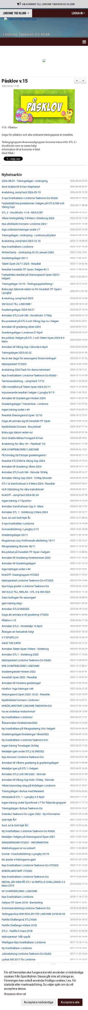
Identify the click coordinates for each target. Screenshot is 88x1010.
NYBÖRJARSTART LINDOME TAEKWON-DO (27, 705)
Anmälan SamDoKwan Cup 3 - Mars (22, 506)
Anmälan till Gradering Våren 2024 (21, 466)
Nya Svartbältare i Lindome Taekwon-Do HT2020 (30, 865)
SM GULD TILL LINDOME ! (17, 304)
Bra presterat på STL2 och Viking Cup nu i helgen (30, 321)
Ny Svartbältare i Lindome (17, 948)
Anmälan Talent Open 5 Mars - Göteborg (25, 648)
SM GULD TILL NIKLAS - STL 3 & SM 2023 (26, 591)
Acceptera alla (70, 1002)
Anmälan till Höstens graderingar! (21, 683)
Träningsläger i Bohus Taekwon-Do (22, 808)
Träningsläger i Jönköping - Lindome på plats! (29, 235)
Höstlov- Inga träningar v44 (17, 688)
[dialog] (44, 987)
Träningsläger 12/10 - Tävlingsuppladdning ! (27, 283)
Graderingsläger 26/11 (15, 534)
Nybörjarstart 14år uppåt (16, 936)
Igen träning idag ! (12, 603)
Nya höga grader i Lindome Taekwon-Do (25, 586)
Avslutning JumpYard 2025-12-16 (21, 240)
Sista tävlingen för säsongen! (19, 597)
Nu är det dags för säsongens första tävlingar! (29, 358)
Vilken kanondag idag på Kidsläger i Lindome (28, 785)
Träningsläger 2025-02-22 (17, 352)
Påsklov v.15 (15, 81)
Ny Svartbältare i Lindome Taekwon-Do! (25, 739)
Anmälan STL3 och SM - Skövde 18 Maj (25, 472)
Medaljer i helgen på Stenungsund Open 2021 (28, 836)
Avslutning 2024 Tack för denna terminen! (26, 369)
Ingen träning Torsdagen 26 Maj (20, 745)
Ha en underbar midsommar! (18, 711)
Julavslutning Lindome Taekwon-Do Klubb (26, 953)
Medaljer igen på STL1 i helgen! (20, 768)
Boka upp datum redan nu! (17, 432)
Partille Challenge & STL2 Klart (19, 919)
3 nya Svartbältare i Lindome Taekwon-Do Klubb (30, 198)
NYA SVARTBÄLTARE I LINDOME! (20, 665)
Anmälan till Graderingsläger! (19, 563)
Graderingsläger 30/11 (15, 258)
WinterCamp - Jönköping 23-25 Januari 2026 (28, 252)
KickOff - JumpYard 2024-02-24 (20, 495)
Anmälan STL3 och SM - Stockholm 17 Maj (27, 315)
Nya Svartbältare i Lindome (17, 246)
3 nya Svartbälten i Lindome (18, 523)
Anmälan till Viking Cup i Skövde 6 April (25, 346)
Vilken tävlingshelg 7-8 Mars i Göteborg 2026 (28, 218)
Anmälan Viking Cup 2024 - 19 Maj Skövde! (27, 477)
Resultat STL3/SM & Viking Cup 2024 (23, 460)
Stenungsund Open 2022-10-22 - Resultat (26, 694)
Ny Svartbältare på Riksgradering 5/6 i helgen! (28, 728)
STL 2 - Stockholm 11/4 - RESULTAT (22, 212)
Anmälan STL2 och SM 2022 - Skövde (24, 774)
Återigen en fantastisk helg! (18, 631)
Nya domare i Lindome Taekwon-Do (23, 757)
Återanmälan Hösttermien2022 (19, 722)
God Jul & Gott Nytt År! (15, 825)
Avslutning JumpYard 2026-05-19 (21, 192)
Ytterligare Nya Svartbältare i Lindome (24, 942)
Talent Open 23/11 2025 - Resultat (21, 263)
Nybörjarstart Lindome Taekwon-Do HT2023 (27, 580)
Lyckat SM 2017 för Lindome (18, 959)
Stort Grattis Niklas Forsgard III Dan (22, 438)
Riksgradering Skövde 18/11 (18, 546)
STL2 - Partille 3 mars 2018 (17, 930)
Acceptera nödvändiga (38, 1002)
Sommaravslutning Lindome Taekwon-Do (26, 908)
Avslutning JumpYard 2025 (17, 298)
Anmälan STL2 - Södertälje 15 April (22, 626)
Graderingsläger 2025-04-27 (18, 309)
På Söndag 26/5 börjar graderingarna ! (24, 455)
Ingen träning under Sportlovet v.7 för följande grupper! (34, 802)
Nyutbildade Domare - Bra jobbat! (21, 426)
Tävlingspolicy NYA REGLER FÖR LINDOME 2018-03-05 (33, 913)
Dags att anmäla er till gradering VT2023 (25, 614)
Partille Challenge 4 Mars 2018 (19, 925)
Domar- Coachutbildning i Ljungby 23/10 (25, 853)
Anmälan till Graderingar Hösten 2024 (23, 398)
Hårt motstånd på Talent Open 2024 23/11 (26, 386)
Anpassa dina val (15, 994)
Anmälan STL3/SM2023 (15, 608)
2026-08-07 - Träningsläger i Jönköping (25, 180)
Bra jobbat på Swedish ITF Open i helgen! (26, 552)
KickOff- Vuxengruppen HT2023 (20, 574)
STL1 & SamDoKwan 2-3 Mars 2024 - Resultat (28, 483)
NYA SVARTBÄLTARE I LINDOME (20, 449)
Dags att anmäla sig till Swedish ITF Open (26, 421)
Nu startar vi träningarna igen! (19, 859)
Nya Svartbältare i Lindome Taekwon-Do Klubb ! (30, 375)
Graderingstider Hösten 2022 (19, 671)
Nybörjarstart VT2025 (14, 364)
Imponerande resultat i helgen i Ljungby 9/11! (28, 392)
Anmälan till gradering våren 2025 (21, 326)
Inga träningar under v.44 (16, 569)
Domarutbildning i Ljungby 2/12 (20, 529)
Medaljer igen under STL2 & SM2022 (23, 751)
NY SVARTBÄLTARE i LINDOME (19, 891)
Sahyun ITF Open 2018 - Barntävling (22, 902)
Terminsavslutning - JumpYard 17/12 (23, 381)
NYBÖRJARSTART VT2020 (17, 870)
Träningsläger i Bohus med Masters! (23, 791)
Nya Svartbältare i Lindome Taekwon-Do (25, 876)
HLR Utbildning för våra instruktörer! (23, 489)
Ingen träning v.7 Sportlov (16, 500)
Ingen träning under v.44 (15, 409)
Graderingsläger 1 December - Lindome (25, 403)
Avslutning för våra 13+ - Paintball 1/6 (23, 443)
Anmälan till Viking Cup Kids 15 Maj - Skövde (28, 779)
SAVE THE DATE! (11, 643)
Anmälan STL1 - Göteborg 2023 (20, 654)
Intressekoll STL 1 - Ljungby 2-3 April (23, 796)
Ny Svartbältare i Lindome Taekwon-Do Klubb (28, 831)
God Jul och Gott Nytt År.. (16, 517)
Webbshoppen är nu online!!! (18, 848)
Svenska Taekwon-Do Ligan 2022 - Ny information (31, 814)
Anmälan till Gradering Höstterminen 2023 (26, 557)
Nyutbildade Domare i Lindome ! (20, 700)
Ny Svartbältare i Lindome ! (17, 717)
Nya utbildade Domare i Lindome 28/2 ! (24, 223)
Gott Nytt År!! (9, 819)
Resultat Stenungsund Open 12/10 (22, 415)
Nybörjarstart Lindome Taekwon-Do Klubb (26, 660)
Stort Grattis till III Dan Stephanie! (21, 186)
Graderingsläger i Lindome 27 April (22, 332)
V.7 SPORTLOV (10, 637)
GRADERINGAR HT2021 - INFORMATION (25, 842)
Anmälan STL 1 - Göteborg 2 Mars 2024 (25, 512)
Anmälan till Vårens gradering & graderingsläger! (30, 762)
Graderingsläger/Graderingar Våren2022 (25, 734)
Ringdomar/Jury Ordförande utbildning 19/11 (28, 540)
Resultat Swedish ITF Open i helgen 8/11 (25, 269)
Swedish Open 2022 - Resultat (19, 677)
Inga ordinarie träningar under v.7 (21, 229)
